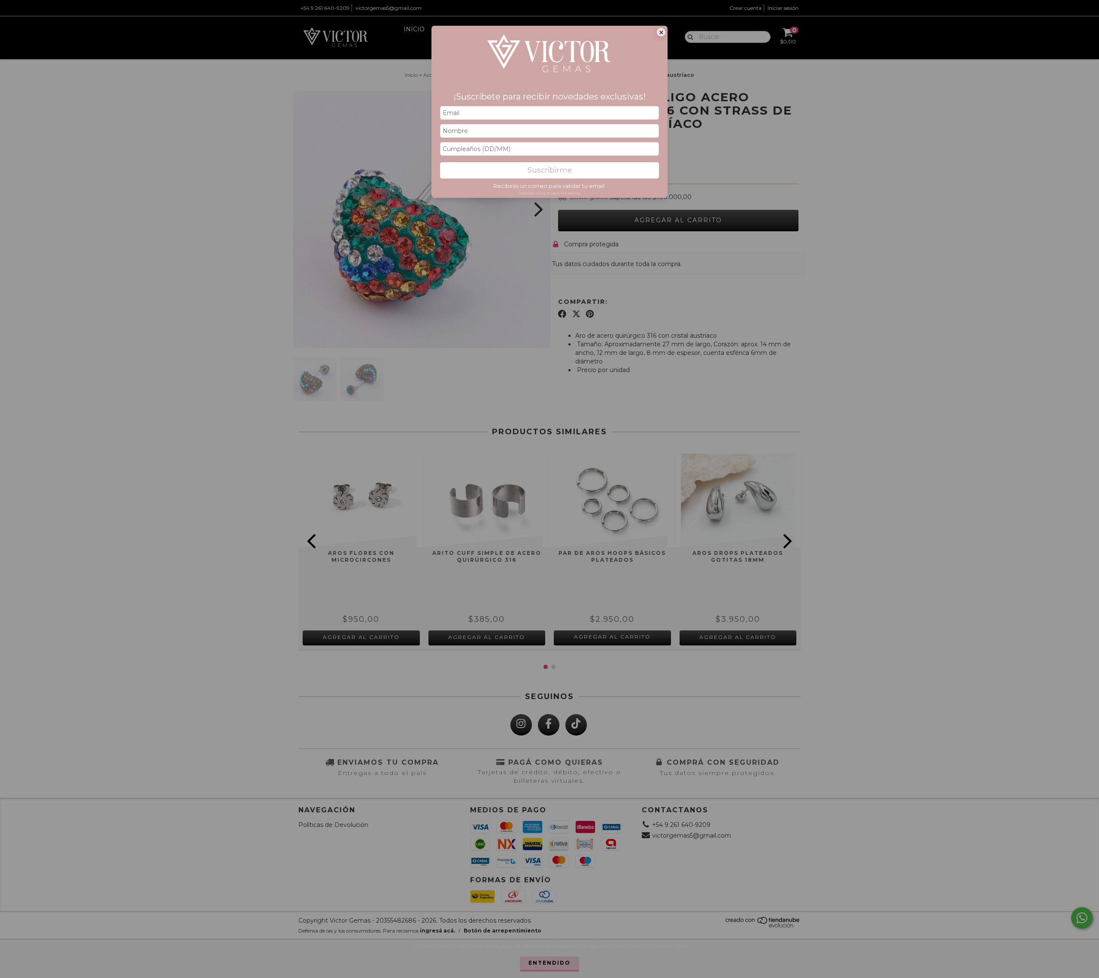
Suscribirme (550, 170)
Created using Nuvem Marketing (549, 193)
